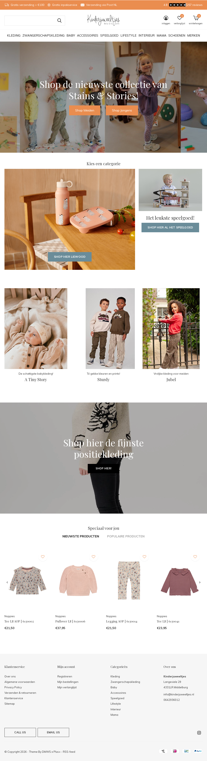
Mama (161, 35)
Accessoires (87, 35)
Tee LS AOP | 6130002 (19, 621)
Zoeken (59, 21)
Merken (193, 35)
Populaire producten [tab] (126, 536)
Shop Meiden (84, 110)
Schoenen (176, 35)
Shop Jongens (122, 110)
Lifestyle (128, 35)
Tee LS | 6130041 (168, 621)
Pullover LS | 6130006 (70, 621)
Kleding (13, 35)
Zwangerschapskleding (43, 35)
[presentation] (7, 582)
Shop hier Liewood (70, 257)
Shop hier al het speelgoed (170, 227)
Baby (71, 35)
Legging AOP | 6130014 (121, 621)
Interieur (146, 35)
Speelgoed (109, 35)
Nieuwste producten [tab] (80, 536)
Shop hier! (103, 468)
